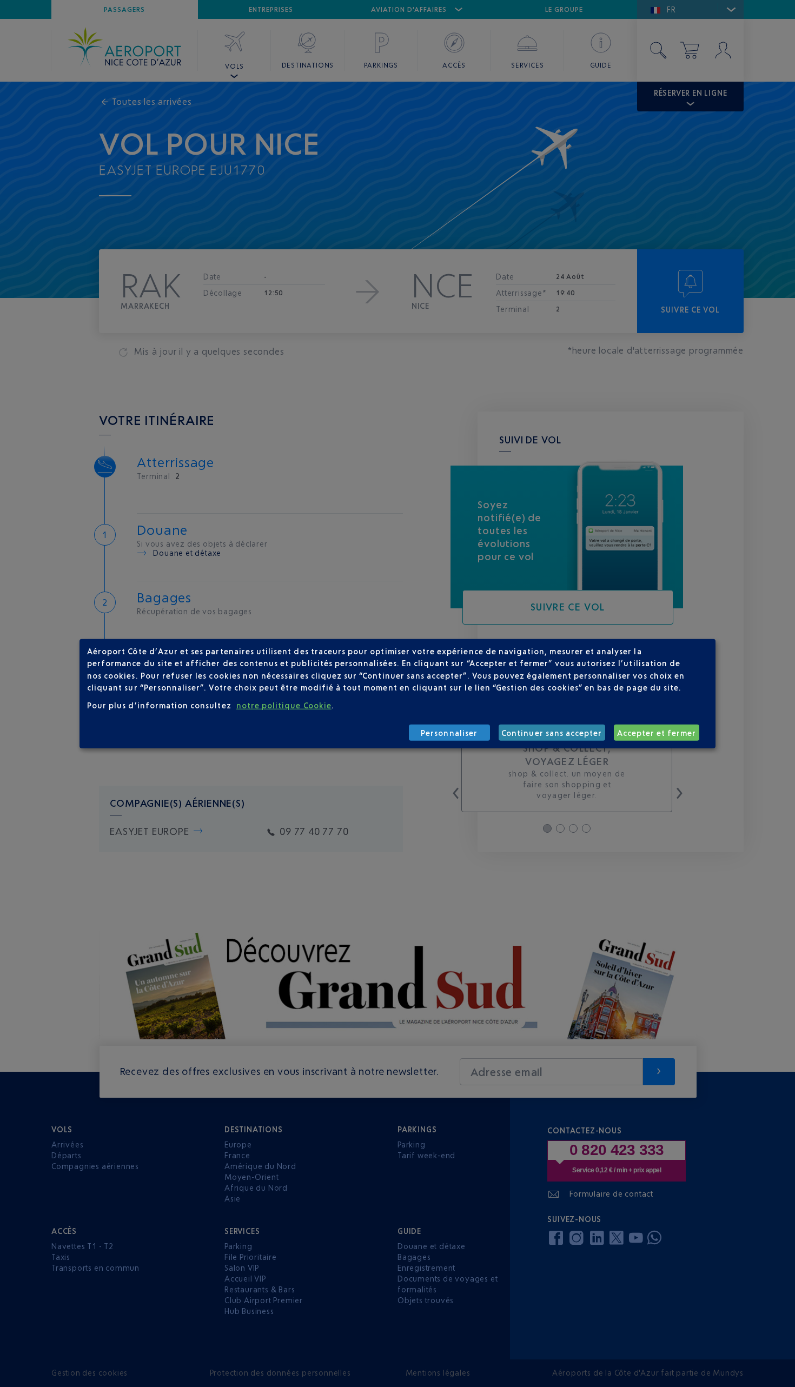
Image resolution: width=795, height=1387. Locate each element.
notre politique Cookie (284, 704)
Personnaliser (449, 732)
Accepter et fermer (657, 732)
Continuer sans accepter (551, 732)
